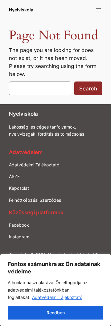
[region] (55, 290)
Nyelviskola (21, 9)
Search (88, 88)
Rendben (56, 312)
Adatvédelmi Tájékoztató (57, 297)
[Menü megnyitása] (98, 10)
